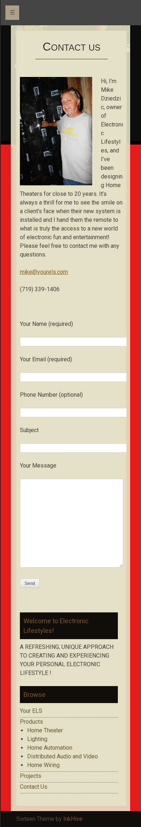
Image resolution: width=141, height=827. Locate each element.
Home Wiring (43, 765)
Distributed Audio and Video (62, 756)
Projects (30, 775)
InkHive (72, 818)
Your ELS (31, 710)
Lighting (37, 739)
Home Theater (45, 730)
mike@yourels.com (44, 271)
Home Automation (49, 747)
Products (31, 721)
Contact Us (33, 786)
